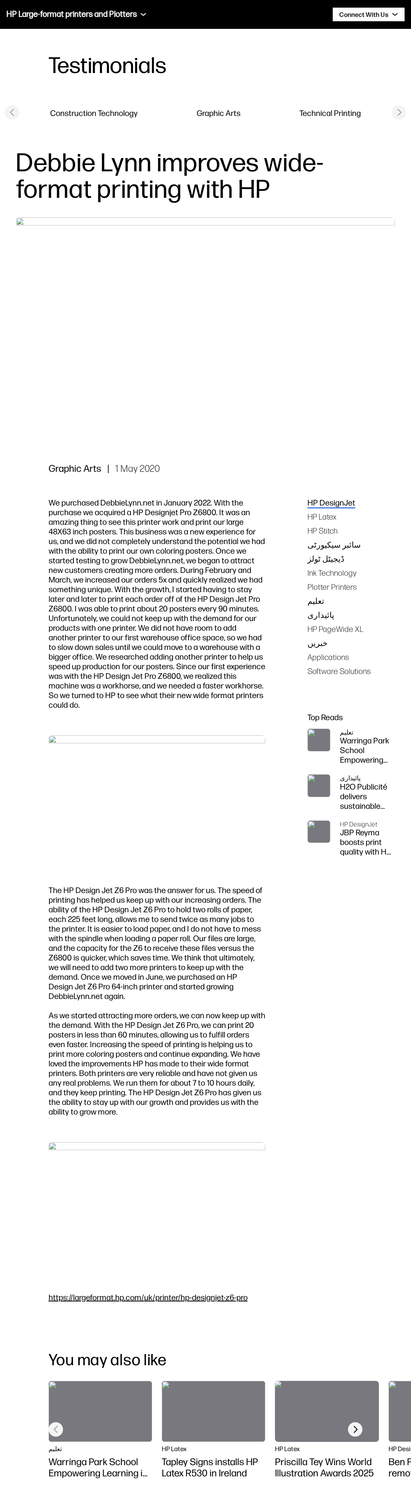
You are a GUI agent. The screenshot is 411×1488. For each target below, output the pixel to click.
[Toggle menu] (143, 14)
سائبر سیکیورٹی (334, 545)
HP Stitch (322, 531)
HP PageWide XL (335, 629)
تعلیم (315, 601)
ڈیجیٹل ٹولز (325, 559)
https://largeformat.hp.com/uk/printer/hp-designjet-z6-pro (148, 1297)
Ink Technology (331, 573)
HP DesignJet (331, 502)
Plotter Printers (332, 587)
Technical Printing (330, 113)
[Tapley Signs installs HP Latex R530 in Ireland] (213, 1411)
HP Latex (321, 517)
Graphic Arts (218, 113)
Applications (328, 657)
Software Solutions (339, 671)
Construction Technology (94, 113)
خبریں (317, 643)
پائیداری (320, 615)
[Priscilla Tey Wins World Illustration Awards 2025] (326, 1411)
